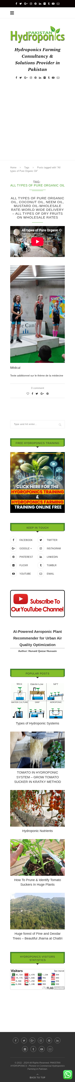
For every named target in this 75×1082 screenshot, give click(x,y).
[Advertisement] (37, 123)
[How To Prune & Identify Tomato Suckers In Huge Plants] (37, 840)
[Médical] (37, 267)
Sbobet (14, 1012)
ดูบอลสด (15, 1002)
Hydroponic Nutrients (37, 831)
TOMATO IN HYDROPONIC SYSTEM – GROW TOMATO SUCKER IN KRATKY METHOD (37, 777)
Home (13, 167)
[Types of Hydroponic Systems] (37, 684)
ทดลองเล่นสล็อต (19, 1007)
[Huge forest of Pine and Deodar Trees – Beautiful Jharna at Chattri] (37, 894)
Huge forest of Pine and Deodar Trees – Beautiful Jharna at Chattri (37, 936)
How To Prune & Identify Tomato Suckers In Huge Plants (37, 882)
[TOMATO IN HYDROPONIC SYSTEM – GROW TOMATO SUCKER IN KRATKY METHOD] (37, 733)
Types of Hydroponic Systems (37, 723)
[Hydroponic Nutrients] (37, 791)
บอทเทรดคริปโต (19, 992)
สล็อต (13, 997)
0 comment (37, 387)
